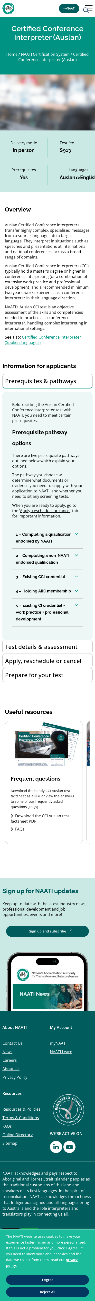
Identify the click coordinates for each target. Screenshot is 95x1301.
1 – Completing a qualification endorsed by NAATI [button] (44, 538)
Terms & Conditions (20, 1117)
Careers (9, 1060)
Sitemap (10, 1143)
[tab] (47, 381)
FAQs (19, 829)
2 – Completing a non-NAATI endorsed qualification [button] (42, 559)
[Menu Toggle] (88, 10)
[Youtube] (69, 1147)
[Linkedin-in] (56, 1147)
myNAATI (58, 1043)
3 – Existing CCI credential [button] (40, 576)
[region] (47, 1265)
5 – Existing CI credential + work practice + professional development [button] (42, 612)
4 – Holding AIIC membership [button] (43, 591)
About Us (10, 1068)
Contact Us (12, 1043)
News (7, 1051)
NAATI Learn (61, 1051)
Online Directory (17, 1134)
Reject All (47, 1292)
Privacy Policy (14, 1077)
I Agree (47, 1279)
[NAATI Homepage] (8, 9)
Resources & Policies (21, 1109)
